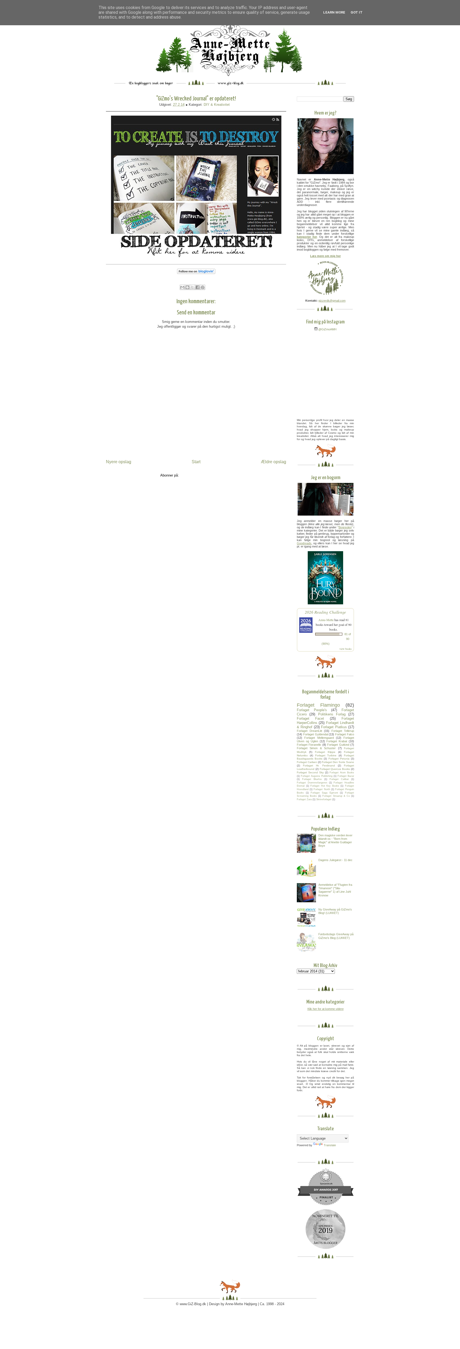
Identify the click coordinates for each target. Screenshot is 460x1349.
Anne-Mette (326, 620)
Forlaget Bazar (346, 776)
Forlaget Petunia (339, 758)
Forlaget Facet (310, 718)
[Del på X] (192, 287)
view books (345, 649)
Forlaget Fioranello (309, 744)
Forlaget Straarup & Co (336, 796)
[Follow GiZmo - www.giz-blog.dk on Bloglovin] (196, 275)
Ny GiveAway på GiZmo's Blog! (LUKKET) (335, 911)
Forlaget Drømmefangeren (312, 782)
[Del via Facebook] (197, 287)
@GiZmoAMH (327, 329)
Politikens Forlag (332, 714)
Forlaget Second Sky (310, 772)
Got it (357, 12)
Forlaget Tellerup (342, 730)
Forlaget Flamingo (318, 705)
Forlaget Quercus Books (335, 769)
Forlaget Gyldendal (315, 734)
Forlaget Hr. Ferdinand (319, 765)
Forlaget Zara (304, 799)
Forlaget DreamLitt (309, 730)
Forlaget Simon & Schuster (316, 748)
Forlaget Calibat (339, 779)
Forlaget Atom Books (342, 772)
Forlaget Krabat (336, 741)
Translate (330, 1145)
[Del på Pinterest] (202, 287)
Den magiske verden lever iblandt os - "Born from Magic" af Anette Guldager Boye (335, 841)
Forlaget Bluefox (312, 779)
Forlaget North (322, 789)
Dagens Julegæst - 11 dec (335, 860)
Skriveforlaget (323, 799)
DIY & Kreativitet (217, 105)
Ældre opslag (273, 461)
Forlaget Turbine (326, 755)
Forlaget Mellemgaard (319, 737)
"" (345, 527)
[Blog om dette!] (187, 287)
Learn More (334, 12)
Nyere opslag (118, 461)
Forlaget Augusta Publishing (316, 776)
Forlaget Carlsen (307, 762)
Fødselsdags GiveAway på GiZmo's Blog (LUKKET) (336, 936)
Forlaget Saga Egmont (324, 792)
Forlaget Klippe (325, 752)
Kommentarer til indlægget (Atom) (206, 475)
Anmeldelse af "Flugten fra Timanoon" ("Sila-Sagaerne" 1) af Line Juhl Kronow (335, 890)
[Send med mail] (182, 287)
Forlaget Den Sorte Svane (338, 762)
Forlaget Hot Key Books (324, 786)
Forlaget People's (312, 710)
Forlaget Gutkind (338, 744)
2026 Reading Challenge (325, 612)
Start (196, 461)
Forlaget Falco (344, 734)
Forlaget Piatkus (334, 727)
